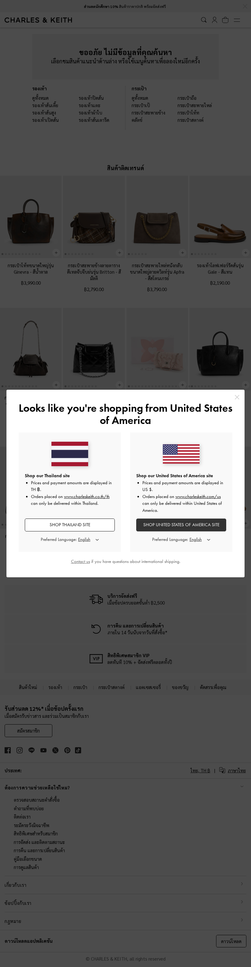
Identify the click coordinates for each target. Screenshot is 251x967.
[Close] (237, 397)
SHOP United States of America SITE (181, 524)
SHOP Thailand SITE (70, 524)
